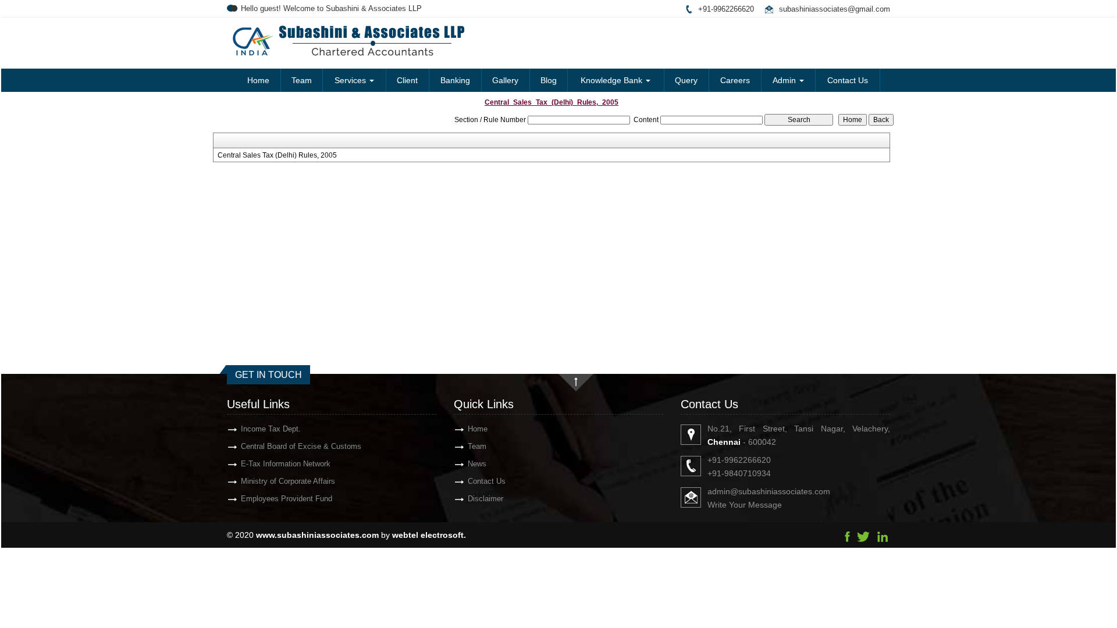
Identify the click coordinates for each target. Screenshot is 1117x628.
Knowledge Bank (613, 80)
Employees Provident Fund (286, 498)
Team (301, 80)
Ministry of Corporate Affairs (288, 481)
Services (351, 80)
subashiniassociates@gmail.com (834, 9)
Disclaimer (485, 498)
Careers (735, 80)
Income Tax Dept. (271, 428)
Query (686, 80)
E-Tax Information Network (285, 463)
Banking (455, 80)
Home (258, 80)
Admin (785, 80)
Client (407, 80)
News (477, 463)
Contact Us (847, 80)
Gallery (505, 80)
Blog (548, 80)
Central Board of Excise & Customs (301, 446)
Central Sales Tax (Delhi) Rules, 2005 (277, 155)
